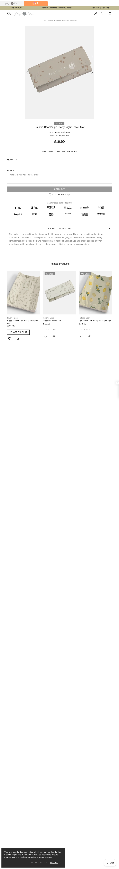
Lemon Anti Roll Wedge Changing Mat (95, 321)
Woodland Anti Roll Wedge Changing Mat (22, 322)
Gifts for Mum (16, 8)
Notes (10, 170)
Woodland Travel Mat (52, 321)
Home (44, 20)
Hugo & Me (24, 13)
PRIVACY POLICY (39, 863)
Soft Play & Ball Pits (100, 8)
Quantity (12, 160)
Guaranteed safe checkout (59, 202)
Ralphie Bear (12, 318)
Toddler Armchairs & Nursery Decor (56, 8)
